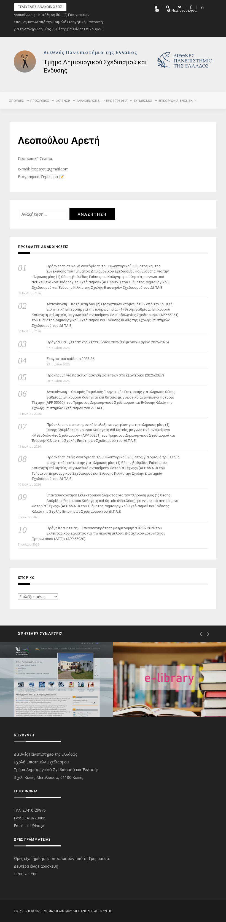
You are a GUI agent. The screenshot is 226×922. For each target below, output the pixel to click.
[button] (157, 7)
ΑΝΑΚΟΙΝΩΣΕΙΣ (88, 100)
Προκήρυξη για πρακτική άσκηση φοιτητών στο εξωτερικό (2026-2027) (105, 375)
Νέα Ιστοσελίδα (184, 10)
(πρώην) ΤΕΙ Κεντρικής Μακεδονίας (54, 697)
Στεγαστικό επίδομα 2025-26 (70, 359)
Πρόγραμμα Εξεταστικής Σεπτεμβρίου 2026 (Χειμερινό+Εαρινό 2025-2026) (108, 342)
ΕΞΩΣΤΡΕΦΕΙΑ (116, 100)
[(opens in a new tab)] (56, 679)
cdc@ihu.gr (35, 825)
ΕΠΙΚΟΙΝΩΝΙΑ (168, 100)
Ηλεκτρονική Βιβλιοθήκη (158, 697)
